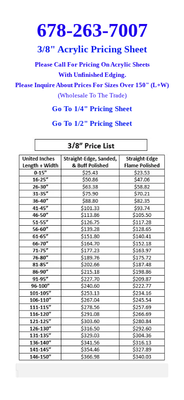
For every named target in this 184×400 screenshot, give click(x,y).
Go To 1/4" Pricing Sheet (92, 109)
